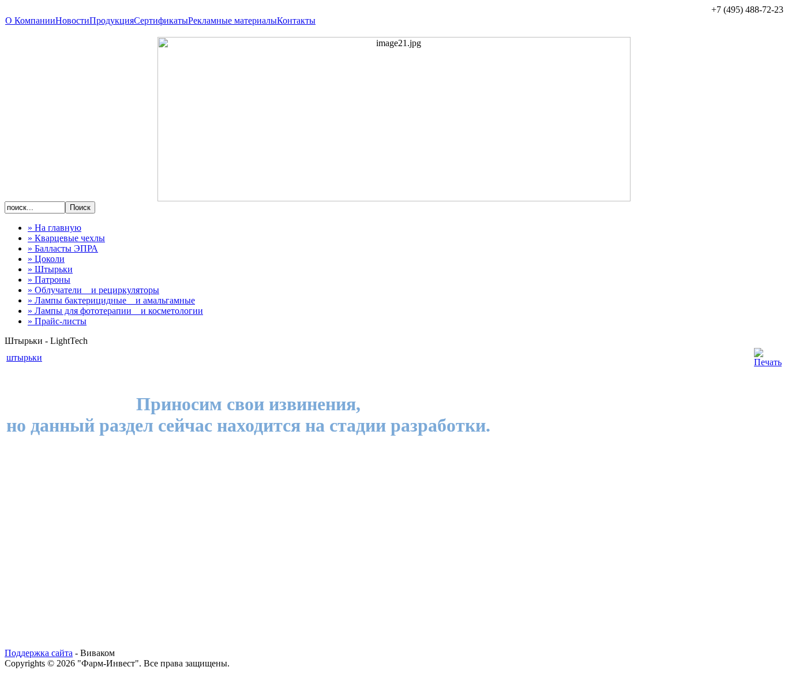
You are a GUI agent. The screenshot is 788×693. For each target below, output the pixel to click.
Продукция (111, 20)
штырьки (24, 357)
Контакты (296, 20)
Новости (72, 20)
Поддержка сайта (39, 653)
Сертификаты (161, 20)
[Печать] (768, 362)
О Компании (30, 20)
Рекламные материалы (232, 20)
